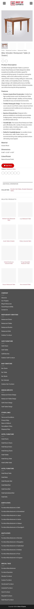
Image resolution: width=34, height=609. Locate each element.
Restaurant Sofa (6, 331)
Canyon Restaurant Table (9, 284)
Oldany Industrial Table (25, 241)
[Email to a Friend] (12, 173)
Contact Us (4, 310)
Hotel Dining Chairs (6, 451)
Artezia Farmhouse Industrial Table (9, 262)
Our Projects (4, 301)
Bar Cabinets (5, 380)
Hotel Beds (4, 477)
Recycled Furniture (6, 596)
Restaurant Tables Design (8, 399)
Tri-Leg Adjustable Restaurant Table (25, 262)
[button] (4, 3)
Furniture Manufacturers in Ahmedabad (12, 511)
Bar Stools (4, 376)
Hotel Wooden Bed (6, 481)
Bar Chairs (4, 368)
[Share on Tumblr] (18, 173)
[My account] (31, 3)
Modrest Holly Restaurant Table (8, 219)
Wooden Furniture (6, 576)
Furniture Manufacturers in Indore (11, 519)
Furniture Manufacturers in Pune (10, 554)
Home (2, 50)
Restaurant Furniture (11, 50)
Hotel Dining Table (6, 458)
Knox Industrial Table (25, 284)
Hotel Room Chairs (6, 443)
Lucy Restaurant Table (25, 218)
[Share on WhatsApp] (3, 173)
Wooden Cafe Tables (15, 189)
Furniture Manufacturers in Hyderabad (12, 546)
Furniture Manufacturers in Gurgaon (11, 557)
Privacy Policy (5, 420)
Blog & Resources (6, 304)
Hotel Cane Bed (5, 489)
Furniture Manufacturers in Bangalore (12, 542)
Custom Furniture (6, 580)
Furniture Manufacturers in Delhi (10, 507)
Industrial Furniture (6, 588)
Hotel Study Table (6, 473)
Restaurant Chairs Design (8, 395)
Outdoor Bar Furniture (7, 384)
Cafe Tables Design (6, 406)
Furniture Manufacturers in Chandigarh (12, 527)
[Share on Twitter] (9, 173)
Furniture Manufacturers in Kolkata (11, 550)
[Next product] (3, 61)
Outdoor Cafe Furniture (8, 358)
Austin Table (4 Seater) (8, 241)
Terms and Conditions (7, 417)
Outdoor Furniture (6, 335)
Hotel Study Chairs (6, 447)
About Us (4, 298)
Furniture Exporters (7, 572)
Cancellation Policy (6, 426)
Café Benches (5, 354)
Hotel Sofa (4, 497)
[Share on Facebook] (6, 173)
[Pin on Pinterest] (15, 173)
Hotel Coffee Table (6, 462)
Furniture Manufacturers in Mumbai (11, 538)
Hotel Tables (4, 455)
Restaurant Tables (22, 50)
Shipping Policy (5, 429)
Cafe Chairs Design (6, 402)
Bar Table (4, 372)
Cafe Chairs (4, 346)
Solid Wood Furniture (7, 600)
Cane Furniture (5, 592)
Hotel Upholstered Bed (7, 493)
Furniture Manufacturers (8, 568)
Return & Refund (6, 423)
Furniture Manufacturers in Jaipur (11, 515)
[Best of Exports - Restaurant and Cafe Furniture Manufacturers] (17, 3)
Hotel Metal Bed (5, 485)
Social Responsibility (7, 307)
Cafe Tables (4, 350)
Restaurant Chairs (6, 319)
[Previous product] (6, 61)
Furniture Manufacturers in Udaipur (11, 523)
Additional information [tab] (10, 183)
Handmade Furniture (7, 584)
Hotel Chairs (4, 439)
